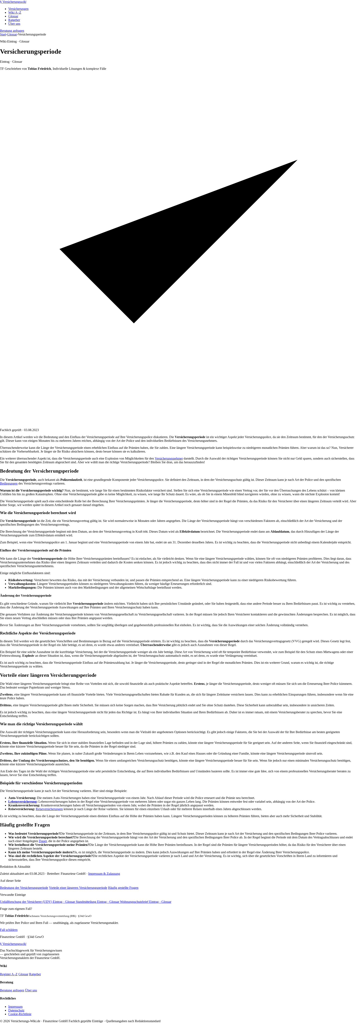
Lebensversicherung (22, 801)
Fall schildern (9, 930)
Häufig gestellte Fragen (123, 887)
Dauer (43, 841)
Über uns (14, 23)
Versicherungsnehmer (169, 458)
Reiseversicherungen (49, 809)
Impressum (15, 1006)
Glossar (13, 16)
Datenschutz (16, 1010)
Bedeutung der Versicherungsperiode (24, 887)
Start (3, 34)
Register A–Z (9, 974)
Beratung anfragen (12, 30)
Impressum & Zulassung (104, 873)
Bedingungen (9, 483)
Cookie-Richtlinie (19, 1014)
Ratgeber (14, 20)
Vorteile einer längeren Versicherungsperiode (78, 887)
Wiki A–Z (14, 12)
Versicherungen (18, 9)
